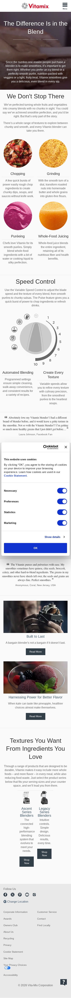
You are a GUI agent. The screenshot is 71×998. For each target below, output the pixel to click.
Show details (52, 536)
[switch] (62, 501)
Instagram (34, 895)
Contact (41, 918)
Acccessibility (10, 975)
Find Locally (43, 925)
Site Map (8, 958)
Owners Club (10, 925)
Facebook (5, 895)
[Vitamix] (35, 6)
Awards (7, 918)
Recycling (8, 938)
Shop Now (26, 861)
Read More (35, 651)
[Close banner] (66, 447)
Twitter (12, 895)
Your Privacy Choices (15, 965)
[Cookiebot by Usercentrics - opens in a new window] (44, 447)
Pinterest (20, 895)
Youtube (27, 895)
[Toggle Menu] (65, 6)
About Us (8, 931)
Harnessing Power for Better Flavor (36, 697)
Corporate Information (15, 912)
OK (36, 547)
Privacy (7, 945)
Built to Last (36, 636)
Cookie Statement (15, 475)
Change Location (17, 901)
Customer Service (47, 912)
